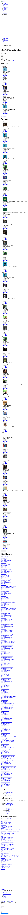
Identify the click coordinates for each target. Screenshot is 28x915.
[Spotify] (6, 76)
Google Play (8, 811)
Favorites (5, 13)
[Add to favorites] (1, 911)
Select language (4, 902)
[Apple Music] (5, 76)
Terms (4, 896)
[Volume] (1, 912)
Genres (4, 9)
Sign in (5, 14)
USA (5, 3)
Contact (5, 892)
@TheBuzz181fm (10, 809)
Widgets (5, 897)
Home (4, 37)
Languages (5, 10)
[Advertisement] (14, 25)
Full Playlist (3, 116)
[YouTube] (4, 76)
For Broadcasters (7, 894)
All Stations (5, 4)
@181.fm (8, 808)
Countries (5, 8)
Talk (12, 792)
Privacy (5, 895)
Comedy (8, 792)
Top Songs (5, 7)
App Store (8, 813)
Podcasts (5, 5)
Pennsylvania (6, 40)
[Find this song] (4, 74)
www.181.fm (10, 805)
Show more (3, 551)
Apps (4, 899)
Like (2, 55)
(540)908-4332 (9, 803)
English (9, 795)
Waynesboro (6, 41)
